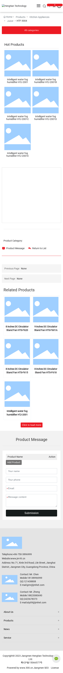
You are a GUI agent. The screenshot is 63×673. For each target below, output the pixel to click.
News (7, 629)
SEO (46, 667)
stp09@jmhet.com (36, 602)
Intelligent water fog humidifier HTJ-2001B (45, 80)
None (24, 268)
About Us (8, 612)
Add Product (13, 462)
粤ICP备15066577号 (31, 662)
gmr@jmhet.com (35, 585)
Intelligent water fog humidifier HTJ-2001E (17, 154)
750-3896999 (25, 554)
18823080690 (34, 595)
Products (20, 17)
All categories (31, 30)
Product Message (15, 248)
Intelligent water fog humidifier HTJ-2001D (45, 117)
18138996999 (35, 578)
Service (7, 637)
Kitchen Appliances (39, 17)
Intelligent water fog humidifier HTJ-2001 (17, 80)
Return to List (39, 248)
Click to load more (31, 425)
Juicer (10, 21)
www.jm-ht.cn (18, 558)
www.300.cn (26, 667)
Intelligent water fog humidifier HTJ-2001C (17, 117)
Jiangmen (38, 667)
